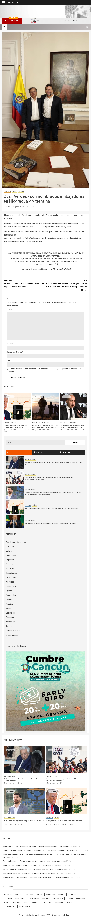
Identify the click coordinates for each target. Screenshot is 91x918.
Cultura (9, 551)
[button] (10, 27)
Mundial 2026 (11, 586)
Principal (21, 191)
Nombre (11, 343)
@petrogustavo (40, 258)
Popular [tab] (39, 452)
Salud (8, 608)
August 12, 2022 (63, 269)
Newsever (56, 915)
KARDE (8, 207)
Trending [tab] (66, 452)
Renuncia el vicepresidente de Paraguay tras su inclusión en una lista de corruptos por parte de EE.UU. (66, 285)
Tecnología (10, 622)
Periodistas (11, 595)
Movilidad (10, 582)
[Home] (4, 27)
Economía (7, 422)
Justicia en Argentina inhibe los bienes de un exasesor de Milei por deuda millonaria (72, 426)
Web (8, 360)
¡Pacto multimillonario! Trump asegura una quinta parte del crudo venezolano (16, 426)
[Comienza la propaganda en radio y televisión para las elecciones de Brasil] (15, 521)
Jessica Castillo (25, 430)
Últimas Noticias (44, 422)
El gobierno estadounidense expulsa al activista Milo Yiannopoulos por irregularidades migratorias (49, 21)
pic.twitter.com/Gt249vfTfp (45, 264)
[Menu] (10, 27)
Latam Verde (11, 577)
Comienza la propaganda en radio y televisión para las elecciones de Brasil (50, 523)
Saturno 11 (10, 613)
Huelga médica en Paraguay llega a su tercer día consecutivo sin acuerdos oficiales (33, 873)
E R (21, 783)
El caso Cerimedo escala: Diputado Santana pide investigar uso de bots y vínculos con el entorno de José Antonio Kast (24, 821)
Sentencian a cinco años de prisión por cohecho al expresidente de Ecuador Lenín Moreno (36, 846)
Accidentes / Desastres (16, 542)
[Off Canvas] (3, 2)
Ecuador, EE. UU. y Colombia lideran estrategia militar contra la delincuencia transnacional (45, 426)
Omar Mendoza (53, 430)
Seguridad (10, 617)
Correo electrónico (15, 352)
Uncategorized (12, 635)
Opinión (9, 591)
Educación (10, 568)
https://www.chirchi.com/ (16, 646)
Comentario (12, 310)
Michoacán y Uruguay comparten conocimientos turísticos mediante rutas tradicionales (35, 877)
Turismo (9, 626)
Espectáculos (11, 573)
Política (14, 191)
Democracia (11, 555)
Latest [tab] (12, 452)
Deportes (10, 560)
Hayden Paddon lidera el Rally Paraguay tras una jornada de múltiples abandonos (33, 869)
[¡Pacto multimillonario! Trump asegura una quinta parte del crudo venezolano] (17, 406)
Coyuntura (7, 191)
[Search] (87, 27)
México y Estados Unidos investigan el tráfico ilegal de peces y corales (24, 283)
